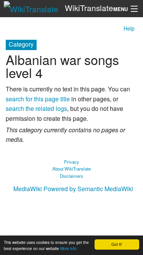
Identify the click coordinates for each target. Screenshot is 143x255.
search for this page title (38, 98)
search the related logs (36, 108)
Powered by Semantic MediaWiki (88, 188)
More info (68, 248)
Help (129, 28)
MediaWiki (27, 188)
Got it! (116, 244)
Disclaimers (71, 176)
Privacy (71, 162)
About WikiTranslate (71, 169)
